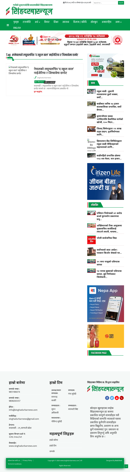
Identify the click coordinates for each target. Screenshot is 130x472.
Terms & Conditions (14, 464)
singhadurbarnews (44, 77)
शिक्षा (56, 22)
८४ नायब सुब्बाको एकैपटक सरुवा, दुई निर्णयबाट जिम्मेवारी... (109, 273)
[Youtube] (117, 398)
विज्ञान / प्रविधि (80, 22)
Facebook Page (99, 353)
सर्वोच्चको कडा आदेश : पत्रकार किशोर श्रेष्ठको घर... (109, 251)
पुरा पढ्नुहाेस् (38, 91)
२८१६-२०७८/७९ (15, 437)
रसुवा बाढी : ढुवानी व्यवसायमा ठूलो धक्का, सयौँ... (107, 94)
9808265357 (14, 401)
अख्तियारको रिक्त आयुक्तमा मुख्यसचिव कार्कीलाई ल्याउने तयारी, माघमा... (109, 228)
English (17, 28)
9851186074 (14, 392)
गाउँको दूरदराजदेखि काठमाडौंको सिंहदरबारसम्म (32, 5)
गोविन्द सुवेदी (56, 421)
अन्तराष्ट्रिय (106, 22)
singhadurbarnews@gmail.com (24, 419)
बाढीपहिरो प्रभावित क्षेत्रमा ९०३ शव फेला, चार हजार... (109, 157)
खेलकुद (94, 22)
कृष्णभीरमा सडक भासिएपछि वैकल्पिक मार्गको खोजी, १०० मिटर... (110, 119)
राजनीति (27, 22)
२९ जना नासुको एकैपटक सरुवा (108, 263)
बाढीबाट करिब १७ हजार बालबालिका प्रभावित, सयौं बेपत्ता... (109, 106)
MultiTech (118, 460)
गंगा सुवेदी (72, 394)
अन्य (117, 22)
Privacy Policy (27, 460)
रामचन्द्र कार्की (54, 398)
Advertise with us (14, 460)
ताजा (93, 83)
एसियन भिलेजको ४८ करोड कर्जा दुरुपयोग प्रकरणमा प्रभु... (109, 216)
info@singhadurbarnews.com (23, 410)
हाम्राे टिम (56, 382)
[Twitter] (112, 398)
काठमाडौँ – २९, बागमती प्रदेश (20, 428)
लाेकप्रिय (94, 205)
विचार (47, 22)
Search (121, 3)
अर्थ (36, 22)
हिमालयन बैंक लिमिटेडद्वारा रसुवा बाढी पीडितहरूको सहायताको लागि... (109, 143)
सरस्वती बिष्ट (73, 409)
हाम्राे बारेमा (17, 382)
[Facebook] (107, 398)
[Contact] (122, 398)
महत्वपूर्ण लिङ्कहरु (62, 433)
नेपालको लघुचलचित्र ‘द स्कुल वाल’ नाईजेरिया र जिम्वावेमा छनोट (54, 70)
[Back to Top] (126, 466)
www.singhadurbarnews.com (23, 446)
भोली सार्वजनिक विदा (107, 237)
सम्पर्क (52, 451)
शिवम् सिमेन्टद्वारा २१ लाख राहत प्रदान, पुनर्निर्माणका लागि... (109, 131)
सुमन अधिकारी (55, 411)
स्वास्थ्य (65, 22)
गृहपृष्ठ (16, 22)
